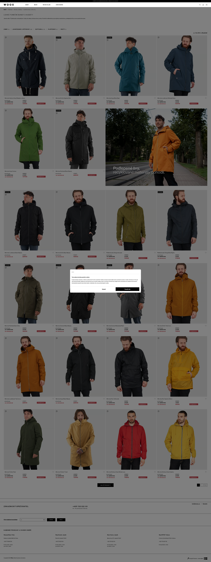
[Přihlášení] (203, 4)
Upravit (104, 289)
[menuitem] (27, 4)
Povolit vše (127, 289)
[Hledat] (200, 4)
